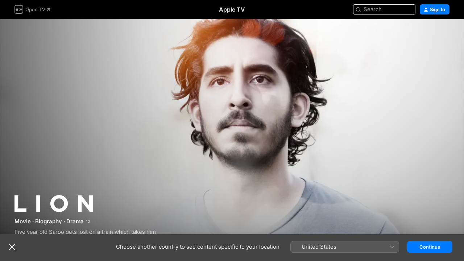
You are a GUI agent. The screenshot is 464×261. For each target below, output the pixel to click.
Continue (429, 247)
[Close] (12, 247)
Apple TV (232, 9)
